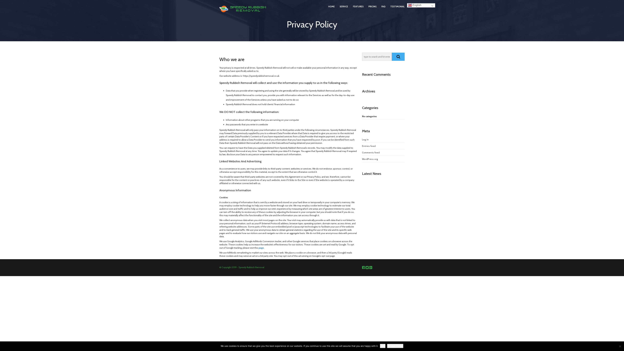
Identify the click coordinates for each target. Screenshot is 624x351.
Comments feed (371, 152)
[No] (620, 346)
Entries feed (369, 146)
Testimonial (397, 6)
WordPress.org (370, 159)
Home (331, 6)
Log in (365, 139)
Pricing (372, 6)
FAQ (383, 6)
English (416, 5)
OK (382, 346)
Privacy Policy (395, 346)
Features (358, 6)
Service (344, 6)
